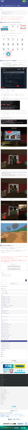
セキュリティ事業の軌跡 (6, 416)
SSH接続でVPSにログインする (5, 252)
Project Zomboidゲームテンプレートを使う (7, 274)
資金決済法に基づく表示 (3, 397)
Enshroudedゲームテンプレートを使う (6, 275)
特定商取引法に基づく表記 (3, 396)
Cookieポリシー (2, 402)
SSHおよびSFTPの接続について (5, 13)
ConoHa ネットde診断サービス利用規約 (5, 392)
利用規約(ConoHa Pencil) (3, 394)
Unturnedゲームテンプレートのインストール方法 (7, 11)
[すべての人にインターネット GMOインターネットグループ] (12, 424)
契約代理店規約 (2, 395)
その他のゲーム (19, 3)
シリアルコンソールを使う (5, 92)
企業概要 (2, 403)
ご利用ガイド (12, 3)
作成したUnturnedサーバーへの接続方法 (6, 12)
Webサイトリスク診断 (20, 414)
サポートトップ (2, 3)
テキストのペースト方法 (5, 97)
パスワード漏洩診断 (15, 414)
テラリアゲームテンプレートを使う (6, 276)
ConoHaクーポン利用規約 (3, 391)
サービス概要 (2, 404)
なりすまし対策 (1, 416)
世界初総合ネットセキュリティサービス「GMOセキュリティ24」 (6, 414)
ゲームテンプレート (15, 3)
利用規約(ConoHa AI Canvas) (4, 393)
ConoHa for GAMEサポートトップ (7, 3)
